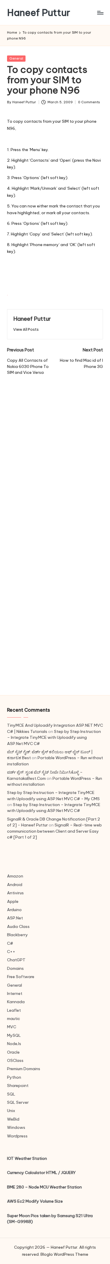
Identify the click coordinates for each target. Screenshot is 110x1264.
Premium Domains (23, 1068)
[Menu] (100, 12)
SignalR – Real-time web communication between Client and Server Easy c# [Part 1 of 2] (54, 831)
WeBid (13, 1119)
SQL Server (18, 1102)
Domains (15, 968)
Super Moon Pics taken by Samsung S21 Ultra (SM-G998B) (50, 1218)
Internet (14, 993)
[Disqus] (55, 449)
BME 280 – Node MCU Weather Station (44, 1187)
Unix (11, 1110)
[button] (26, 329)
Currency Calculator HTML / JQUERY (41, 1172)
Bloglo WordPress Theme (64, 1254)
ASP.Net (15, 918)
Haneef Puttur (38, 12)
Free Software (20, 976)
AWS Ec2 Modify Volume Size (35, 1201)
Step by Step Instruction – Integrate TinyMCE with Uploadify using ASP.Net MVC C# (54, 737)
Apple (12, 901)
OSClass (15, 1060)
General (16, 58)
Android (14, 884)
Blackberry (17, 934)
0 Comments (89, 102)
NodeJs (14, 1043)
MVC (11, 1026)
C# (10, 943)
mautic (13, 1018)
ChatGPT (16, 959)
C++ (11, 951)
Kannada (16, 1001)
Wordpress (17, 1136)
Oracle (13, 1052)
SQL (11, 1094)
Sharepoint (17, 1085)
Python (14, 1077)
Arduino (14, 909)
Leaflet (14, 1010)
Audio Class (18, 926)
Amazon (15, 876)
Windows (16, 1127)
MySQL (14, 1035)
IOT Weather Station (27, 1158)
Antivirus (15, 892)
